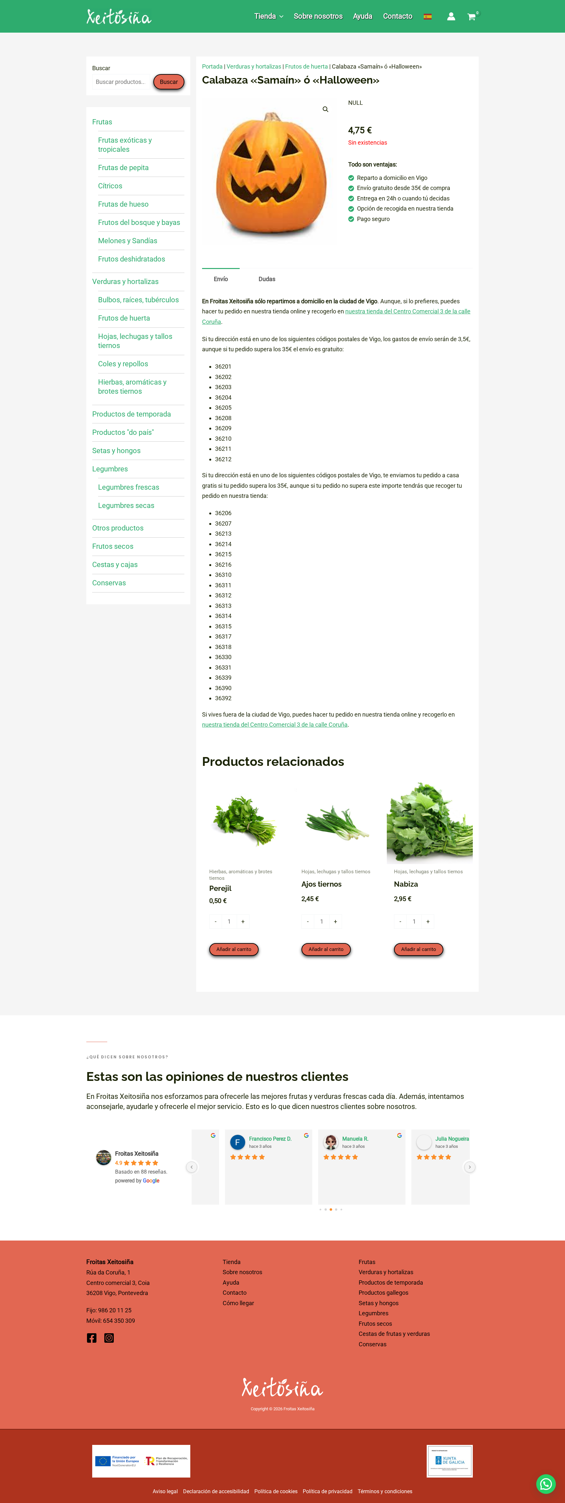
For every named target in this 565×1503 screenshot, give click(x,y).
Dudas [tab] (267, 279)
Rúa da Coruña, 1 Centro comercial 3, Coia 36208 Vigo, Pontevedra (118, 1282)
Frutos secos (375, 1323)
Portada (212, 66)
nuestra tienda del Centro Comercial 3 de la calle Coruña (275, 724)
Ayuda (231, 1282)
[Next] (469, 1167)
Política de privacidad (327, 1491)
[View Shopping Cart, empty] (471, 17)
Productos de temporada (391, 1282)
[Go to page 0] (320, 1209)
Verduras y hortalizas (254, 66)
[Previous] (191, 1167)
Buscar (101, 68)
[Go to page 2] (331, 1209)
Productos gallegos (383, 1292)
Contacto (235, 1292)
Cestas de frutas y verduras (394, 1333)
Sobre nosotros (242, 1272)
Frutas (367, 1261)
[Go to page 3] (336, 1209)
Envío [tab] (221, 279)
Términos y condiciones (385, 1491)
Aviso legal (165, 1491)
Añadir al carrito (233, 949)
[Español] (428, 16)
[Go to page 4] (341, 1209)
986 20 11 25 (114, 1310)
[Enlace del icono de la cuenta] (451, 16)
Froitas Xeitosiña (137, 1153)
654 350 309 (119, 1320)
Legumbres (373, 1313)
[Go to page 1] (325, 1209)
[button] (279, 16)
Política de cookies (276, 1491)
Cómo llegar (238, 1303)
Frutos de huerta (306, 66)
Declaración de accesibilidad (216, 1491)
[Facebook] (91, 1338)
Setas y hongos (379, 1303)
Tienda (232, 1261)
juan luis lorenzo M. (427, 1139)
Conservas (372, 1344)
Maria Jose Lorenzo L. (337, 1139)
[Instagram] (109, 1338)
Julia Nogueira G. (238, 1139)
